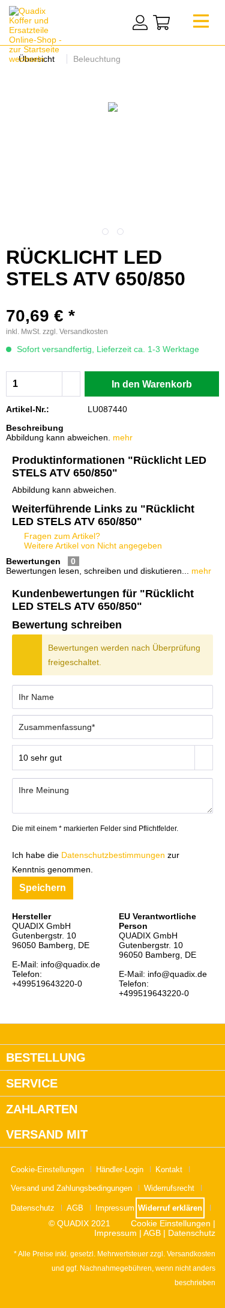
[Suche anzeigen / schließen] (115, 21)
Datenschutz (33, 1207)
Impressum (114, 1207)
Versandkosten (191, 1254)
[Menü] (201, 24)
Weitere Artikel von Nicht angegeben (92, 545)
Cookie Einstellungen (171, 1223)
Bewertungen (33, 561)
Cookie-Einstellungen (47, 1169)
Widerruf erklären (170, 1207)
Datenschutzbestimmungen (113, 855)
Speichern (42, 888)
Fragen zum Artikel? (61, 536)
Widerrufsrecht (169, 1188)
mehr (123, 437)
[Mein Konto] (140, 22)
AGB (75, 1207)
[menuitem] (201, 24)
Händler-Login (119, 1169)
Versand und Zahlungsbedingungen (71, 1188)
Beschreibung (35, 428)
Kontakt (168, 1169)
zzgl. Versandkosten (75, 331)
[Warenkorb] (161, 22)
